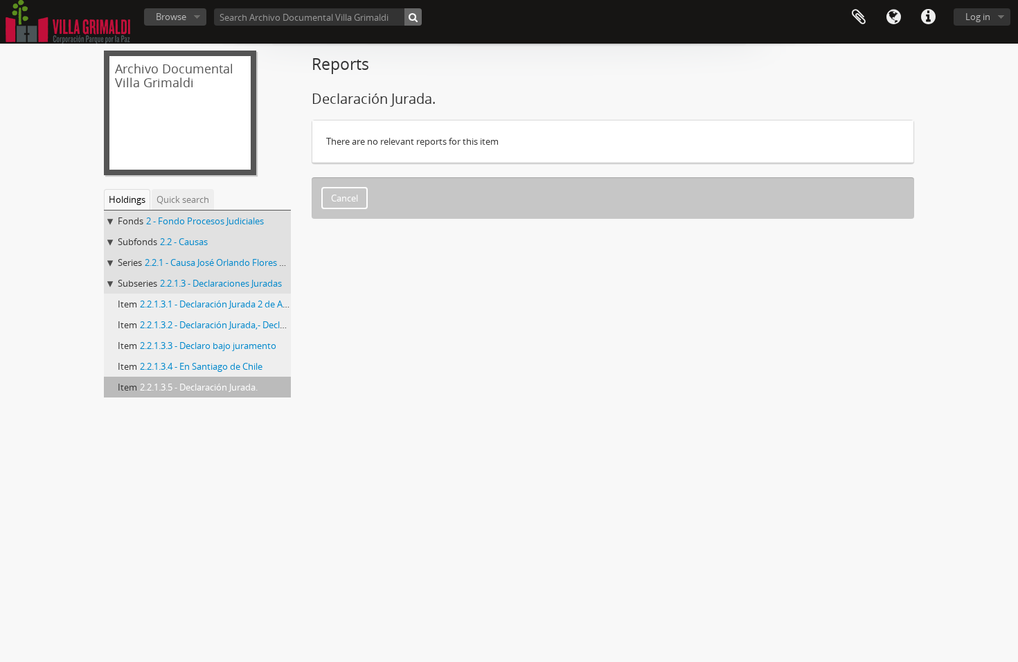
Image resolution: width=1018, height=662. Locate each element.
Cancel (344, 198)
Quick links (928, 17)
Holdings (127, 199)
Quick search (183, 199)
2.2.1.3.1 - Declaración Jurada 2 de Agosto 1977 (234, 304)
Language (893, 17)
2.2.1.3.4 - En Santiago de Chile (201, 366)
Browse (171, 16)
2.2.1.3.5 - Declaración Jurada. (199, 387)
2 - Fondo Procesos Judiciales (205, 221)
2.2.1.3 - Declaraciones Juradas (221, 283)
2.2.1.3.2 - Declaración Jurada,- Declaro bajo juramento (249, 325)
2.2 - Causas (184, 241)
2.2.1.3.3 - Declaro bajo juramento (208, 345)
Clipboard (858, 17)
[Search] (413, 17)
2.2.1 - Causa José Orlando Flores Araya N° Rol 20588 (251, 262)
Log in (977, 16)
